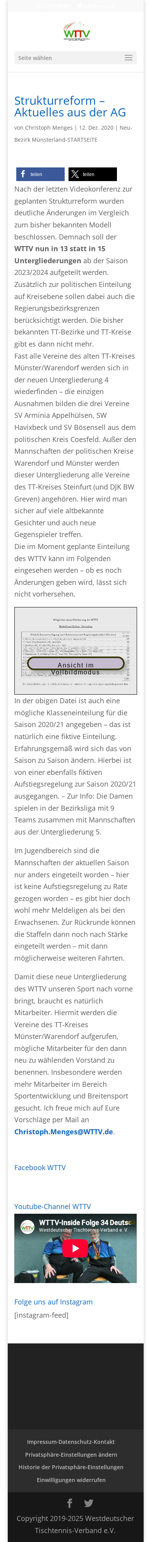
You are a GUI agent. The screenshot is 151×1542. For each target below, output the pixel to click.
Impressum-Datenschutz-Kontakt (71, 1441)
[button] (40, 174)
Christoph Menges (49, 127)
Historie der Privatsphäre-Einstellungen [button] (71, 1467)
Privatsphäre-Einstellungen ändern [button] (71, 1454)
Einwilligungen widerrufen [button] (71, 1480)
